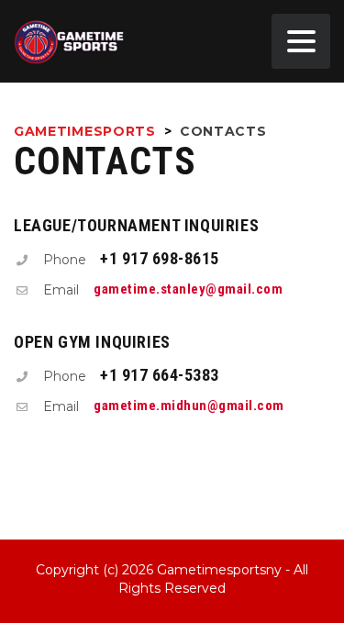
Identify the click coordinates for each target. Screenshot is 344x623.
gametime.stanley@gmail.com (188, 289)
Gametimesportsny (219, 570)
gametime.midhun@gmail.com (189, 405)
